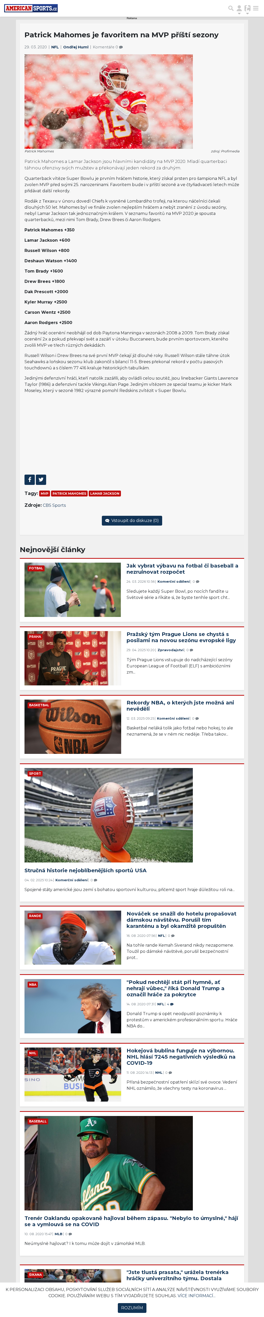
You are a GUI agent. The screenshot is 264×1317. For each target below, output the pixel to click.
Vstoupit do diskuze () (134, 520)
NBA (32, 985)
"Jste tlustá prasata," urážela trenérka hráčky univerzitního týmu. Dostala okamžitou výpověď (178, 1278)
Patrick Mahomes (69, 493)
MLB (58, 1234)
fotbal (36, 568)
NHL (32, 1053)
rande (35, 916)
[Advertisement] (132, 434)
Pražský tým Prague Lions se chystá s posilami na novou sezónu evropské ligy (181, 637)
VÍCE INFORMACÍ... (197, 1295)
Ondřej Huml (76, 47)
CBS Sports (54, 505)
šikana (35, 1275)
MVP (44, 493)
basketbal (39, 705)
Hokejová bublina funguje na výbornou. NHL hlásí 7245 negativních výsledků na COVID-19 (181, 1057)
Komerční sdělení (174, 581)
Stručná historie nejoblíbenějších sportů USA (85, 870)
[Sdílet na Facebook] (29, 480)
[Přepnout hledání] (231, 8)
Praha (35, 637)
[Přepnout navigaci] (239, 8)
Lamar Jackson (104, 493)
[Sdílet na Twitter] (41, 480)
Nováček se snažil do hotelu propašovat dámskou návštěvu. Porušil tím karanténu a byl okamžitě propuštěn (181, 920)
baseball (38, 1121)
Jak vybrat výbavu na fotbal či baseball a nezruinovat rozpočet (182, 569)
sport (35, 773)
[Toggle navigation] (256, 8)
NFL (55, 47)
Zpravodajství (171, 650)
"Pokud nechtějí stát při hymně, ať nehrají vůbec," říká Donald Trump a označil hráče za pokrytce (176, 988)
